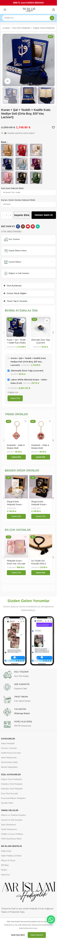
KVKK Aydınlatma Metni (11, 839)
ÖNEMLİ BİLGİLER (9, 810)
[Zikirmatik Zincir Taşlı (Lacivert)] (41, 327)
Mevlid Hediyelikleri (9, 767)
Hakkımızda (6, 851)
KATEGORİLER (8, 739)
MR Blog (5, 865)
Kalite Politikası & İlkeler (11, 856)
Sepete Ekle (22, 215)
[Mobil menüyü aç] (5, 9)
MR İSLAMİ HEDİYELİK (11, 846)
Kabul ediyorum (36, 935)
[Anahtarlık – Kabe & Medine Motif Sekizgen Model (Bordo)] (40, 430)
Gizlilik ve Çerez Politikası (12, 834)
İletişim (4, 870)
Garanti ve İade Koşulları (12, 820)
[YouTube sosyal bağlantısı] (28, 226)
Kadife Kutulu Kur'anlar (11, 753)
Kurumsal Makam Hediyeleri (13, 798)
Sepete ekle (15, 398)
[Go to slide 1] (25, 83)
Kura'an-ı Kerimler (9, 748)
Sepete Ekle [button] (16, 516)
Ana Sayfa (4, 28)
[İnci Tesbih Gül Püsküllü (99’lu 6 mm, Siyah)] (40, 546)
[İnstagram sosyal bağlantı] (23, 226)
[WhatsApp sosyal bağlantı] (38, 226)
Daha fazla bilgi (18, 935)
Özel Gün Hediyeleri (21, 28)
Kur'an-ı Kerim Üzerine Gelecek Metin (18, 200)
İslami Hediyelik (8, 743)
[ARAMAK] (52, 18)
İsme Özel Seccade (9, 793)
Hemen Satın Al (44, 215)
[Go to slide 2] (28, 83)
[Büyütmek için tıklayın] (8, 81)
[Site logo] (28, 10)
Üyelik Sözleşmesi (9, 829)
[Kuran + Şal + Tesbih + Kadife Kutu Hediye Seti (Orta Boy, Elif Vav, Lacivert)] (16, 327)
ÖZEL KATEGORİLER (11, 774)
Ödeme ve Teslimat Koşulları (13, 815)
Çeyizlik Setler (7, 803)
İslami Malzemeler (9, 757)
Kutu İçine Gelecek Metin (12, 188)
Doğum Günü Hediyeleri (44, 28)
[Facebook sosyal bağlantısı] (18, 226)
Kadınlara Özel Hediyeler (12, 789)
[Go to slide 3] (31, 83)
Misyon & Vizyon (8, 860)
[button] (5, 60)
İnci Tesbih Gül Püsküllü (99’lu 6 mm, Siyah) (38, 564)
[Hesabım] (53, 9)
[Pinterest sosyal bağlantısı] (33, 226)
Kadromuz (5, 874)
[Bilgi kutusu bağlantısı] (28, 675)
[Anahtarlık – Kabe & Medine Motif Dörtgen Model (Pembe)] (16, 430)
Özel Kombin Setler (9, 762)
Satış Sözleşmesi (8, 824)
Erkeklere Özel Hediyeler (12, 784)
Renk (4, 142)
